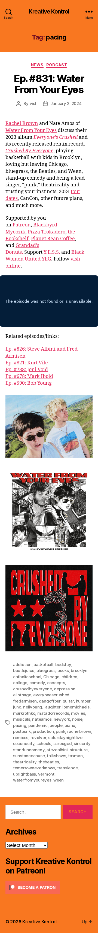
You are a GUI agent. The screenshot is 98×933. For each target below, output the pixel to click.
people (56, 725)
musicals (21, 719)
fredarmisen (25, 701)
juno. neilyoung (27, 707)
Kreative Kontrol (49, 11)
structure (79, 749)
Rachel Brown (21, 123)
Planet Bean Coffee (53, 239)
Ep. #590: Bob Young (28, 383)
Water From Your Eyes (31, 130)
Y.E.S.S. (52, 252)
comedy (37, 682)
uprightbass (24, 774)
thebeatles (48, 761)
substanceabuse (29, 755)
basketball (43, 664)
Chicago (51, 676)
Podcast (56, 64)
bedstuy (63, 664)
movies (78, 713)
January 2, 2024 (66, 103)
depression (64, 688)
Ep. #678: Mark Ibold (29, 376)
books (63, 670)
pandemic (38, 725)
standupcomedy (29, 749)
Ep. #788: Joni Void (26, 370)
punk (60, 731)
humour (83, 701)
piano (70, 725)
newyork (62, 719)
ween (58, 780)
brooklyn (79, 670)
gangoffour (49, 701)
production (43, 731)
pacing (19, 725)
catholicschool (27, 676)
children (69, 676)
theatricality (24, 761)
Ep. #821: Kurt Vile (26, 363)
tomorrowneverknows (34, 767)
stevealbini (57, 749)
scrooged (62, 743)
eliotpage (22, 694)
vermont (46, 774)
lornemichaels (76, 707)
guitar (68, 701)
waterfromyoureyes (32, 780)
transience (67, 767)
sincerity (82, 743)
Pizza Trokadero (46, 232)
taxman (75, 755)
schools (43, 743)
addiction (22, 664)
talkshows (56, 755)
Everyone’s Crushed (55, 137)
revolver (38, 737)
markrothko (24, 713)
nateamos (41, 719)
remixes (20, 737)
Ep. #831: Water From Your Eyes (49, 83)
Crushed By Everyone (29, 151)
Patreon (22, 225)
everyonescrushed (51, 694)
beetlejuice (23, 670)
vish (34, 103)
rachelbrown (79, 731)
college (20, 682)
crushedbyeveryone (32, 688)
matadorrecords (53, 713)
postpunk (22, 731)
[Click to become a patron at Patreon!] (49, 887)
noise (77, 719)
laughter (52, 707)
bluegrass (46, 670)
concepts (56, 682)
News (37, 64)
